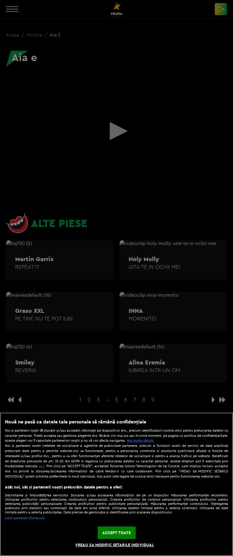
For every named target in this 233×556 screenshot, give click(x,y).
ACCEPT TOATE (116, 532)
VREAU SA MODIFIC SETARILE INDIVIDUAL (114, 544)
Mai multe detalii (140, 440)
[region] (116, 484)
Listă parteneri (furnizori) (25, 518)
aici (41, 466)
